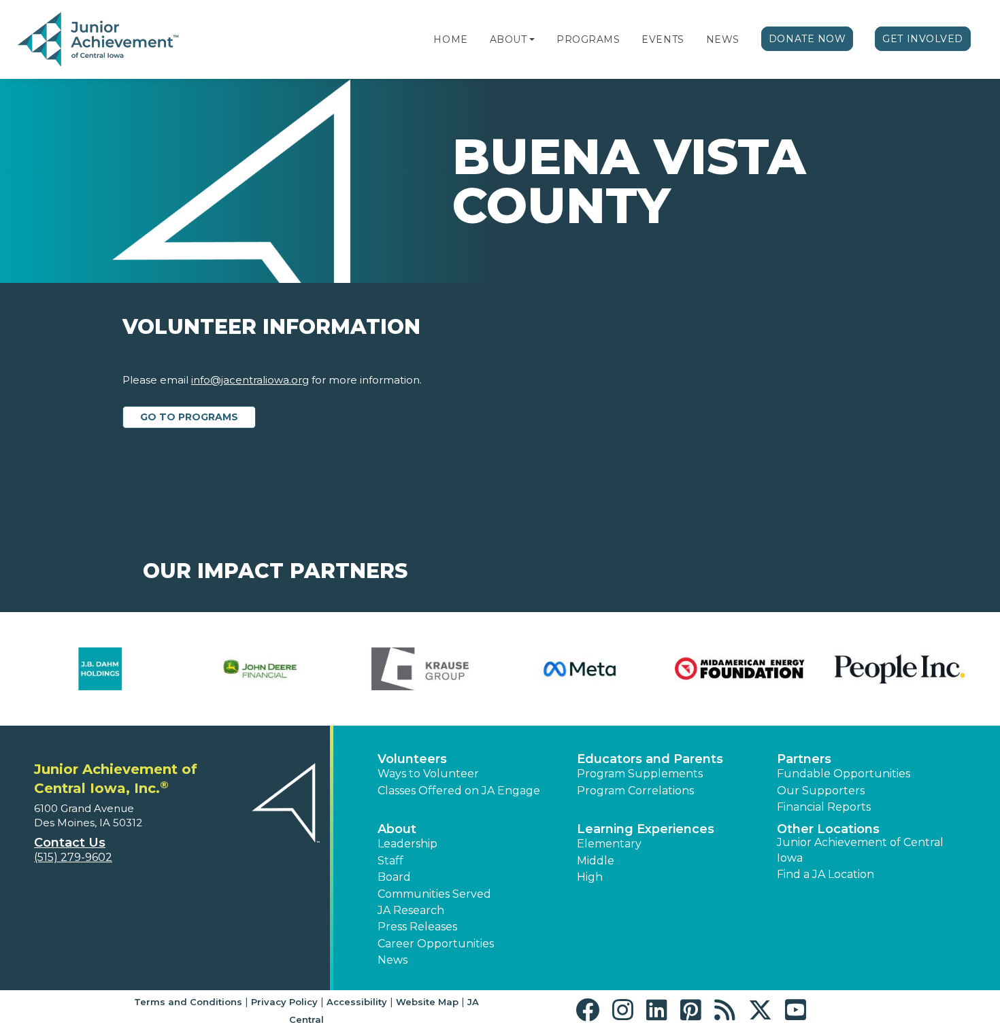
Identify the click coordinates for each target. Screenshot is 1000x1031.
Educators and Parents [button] (650, 759)
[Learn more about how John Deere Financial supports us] (224, 669)
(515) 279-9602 (73, 857)
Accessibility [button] (357, 1001)
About (508, 39)
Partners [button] (804, 759)
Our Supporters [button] (821, 790)
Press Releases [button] (417, 926)
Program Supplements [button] (640, 773)
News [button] (392, 959)
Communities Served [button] (434, 894)
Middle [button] (595, 860)
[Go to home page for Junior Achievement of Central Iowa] (99, 40)
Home (450, 39)
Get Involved (922, 39)
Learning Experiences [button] (645, 829)
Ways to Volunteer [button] (428, 773)
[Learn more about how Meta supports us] (544, 669)
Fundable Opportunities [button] (843, 773)
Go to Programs (189, 417)
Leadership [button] (407, 843)
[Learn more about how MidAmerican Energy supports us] (703, 669)
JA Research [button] (411, 910)
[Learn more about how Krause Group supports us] (384, 669)
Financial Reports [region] (824, 806)
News (722, 39)
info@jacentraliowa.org (250, 379)
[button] (532, 39)
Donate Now (807, 39)
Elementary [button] (609, 843)
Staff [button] (390, 860)
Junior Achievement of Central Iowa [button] (860, 850)
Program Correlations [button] (635, 790)
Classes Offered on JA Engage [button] (459, 790)
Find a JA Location (825, 874)
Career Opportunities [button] (436, 943)
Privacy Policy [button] (284, 1001)
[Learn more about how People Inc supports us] (863, 669)
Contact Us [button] (69, 842)
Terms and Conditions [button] (188, 1001)
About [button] (397, 829)
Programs (588, 39)
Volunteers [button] (412, 759)
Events (662, 39)
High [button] (590, 877)
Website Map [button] (427, 1001)
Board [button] (394, 877)
